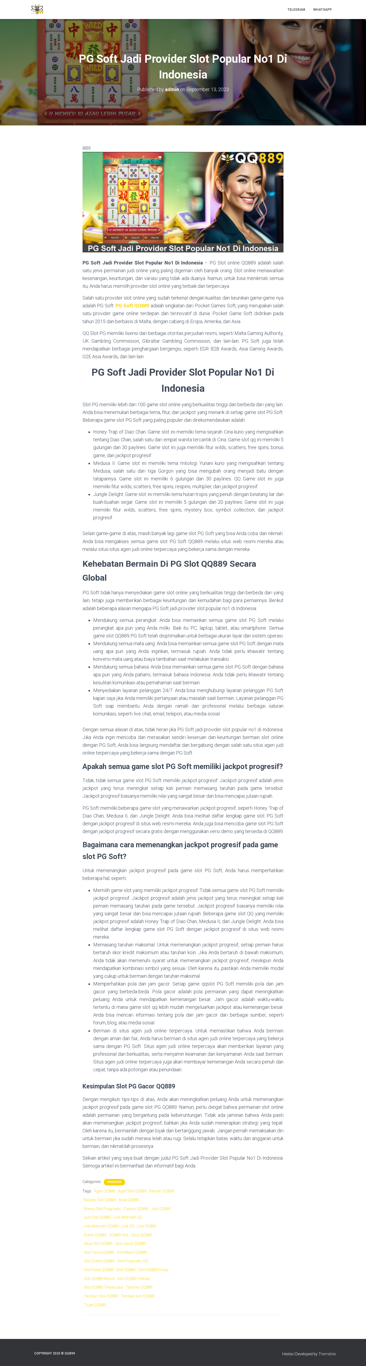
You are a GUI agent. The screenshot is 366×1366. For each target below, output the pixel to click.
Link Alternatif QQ (128, 1217)
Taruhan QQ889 (139, 1287)
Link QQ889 (146, 1226)
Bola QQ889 (129, 1200)
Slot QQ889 (126, 1270)
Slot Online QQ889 (99, 1261)
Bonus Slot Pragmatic (102, 1209)
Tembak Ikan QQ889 (138, 1296)
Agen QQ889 (104, 1191)
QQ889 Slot (118, 1235)
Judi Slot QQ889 (97, 1217)
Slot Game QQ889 (99, 1252)
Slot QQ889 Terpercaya (103, 1287)
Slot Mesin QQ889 (132, 1252)
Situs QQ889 (141, 1235)
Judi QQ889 (161, 1209)
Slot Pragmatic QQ (132, 1261)
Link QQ (128, 1226)
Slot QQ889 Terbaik (133, 1279)
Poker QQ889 (95, 1235)
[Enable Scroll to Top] (355, 1355)
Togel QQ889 (95, 1305)
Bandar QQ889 (161, 1191)
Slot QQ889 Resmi (99, 1279)
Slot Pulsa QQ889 (99, 1270)
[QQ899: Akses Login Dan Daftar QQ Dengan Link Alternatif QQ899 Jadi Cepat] (37, 9)
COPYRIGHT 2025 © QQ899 (54, 1353)
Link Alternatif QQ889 (101, 1226)
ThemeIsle (327, 1354)
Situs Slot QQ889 (98, 1243)
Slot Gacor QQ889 (130, 1243)
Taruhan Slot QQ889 (101, 1296)
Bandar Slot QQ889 (100, 1200)
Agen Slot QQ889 (132, 1191)
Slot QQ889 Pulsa (153, 1270)
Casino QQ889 (136, 1209)
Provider (114, 1182)
